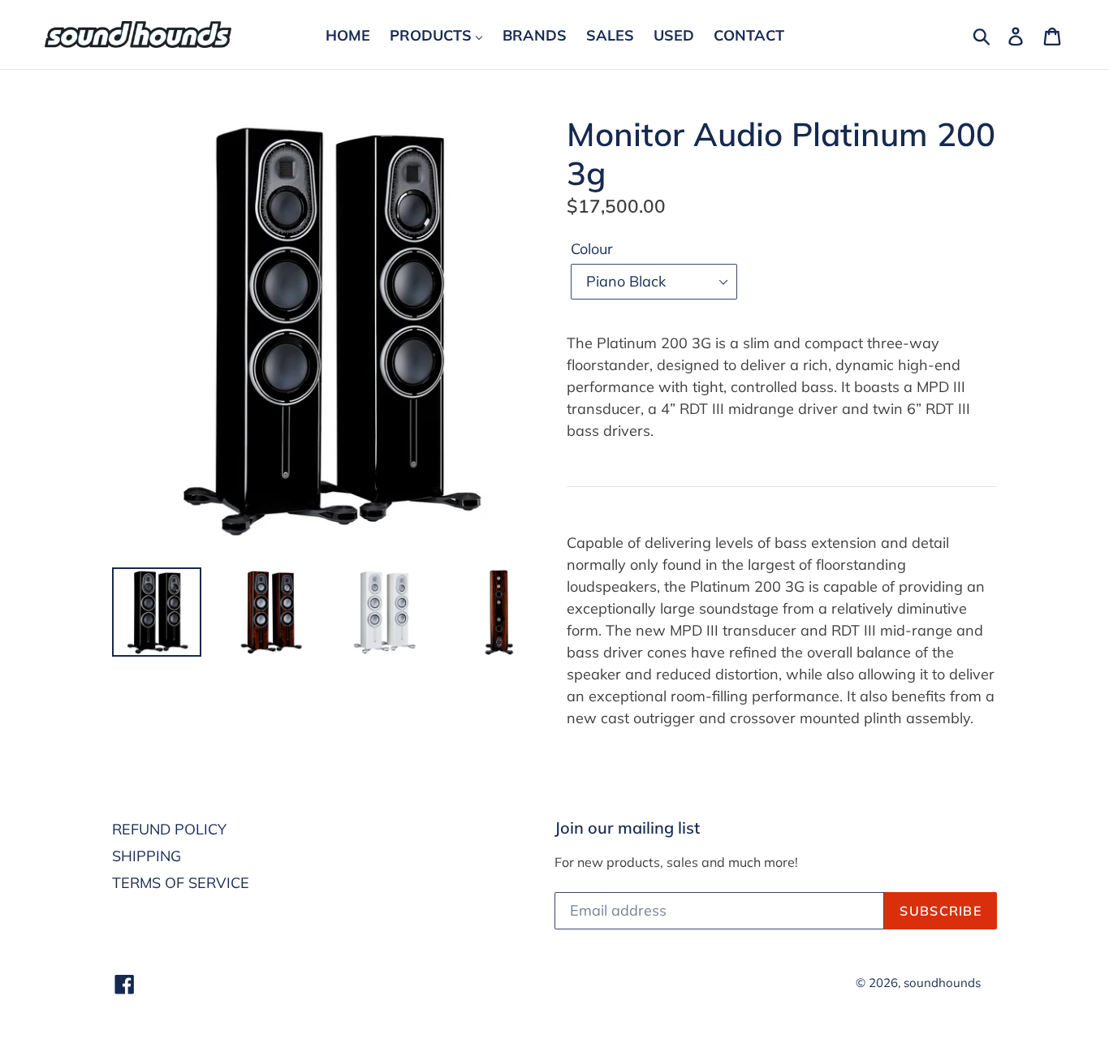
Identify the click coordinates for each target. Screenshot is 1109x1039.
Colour (592, 248)
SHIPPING (146, 856)
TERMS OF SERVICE (180, 882)
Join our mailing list (627, 828)
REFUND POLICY (169, 829)
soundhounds (942, 982)
